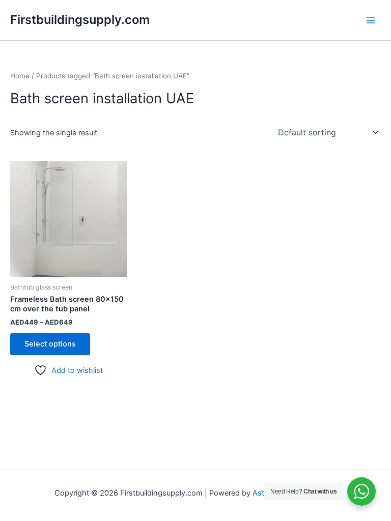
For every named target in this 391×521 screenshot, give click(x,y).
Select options (50, 344)
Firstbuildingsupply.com (80, 19)
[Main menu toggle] (370, 20)
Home (20, 76)
